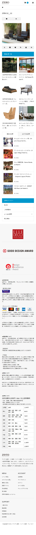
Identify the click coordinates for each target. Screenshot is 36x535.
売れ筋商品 (5, 488)
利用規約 (4, 511)
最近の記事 (10, 134)
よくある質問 (8, 214)
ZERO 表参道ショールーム (8, 494)
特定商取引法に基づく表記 (8, 514)
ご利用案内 (7, 209)
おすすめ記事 (26, 134)
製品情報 (4, 508)
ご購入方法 (5, 505)
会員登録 (20, 476)
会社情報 (4, 517)
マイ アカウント (22, 479)
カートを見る (21, 485)
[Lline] (6, 18)
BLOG (6, 205)
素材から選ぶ (5, 482)
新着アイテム (5, 485)
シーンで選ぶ (5, 476)
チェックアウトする (23, 488)
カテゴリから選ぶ (6, 479)
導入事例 (6, 218)
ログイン (20, 482)
